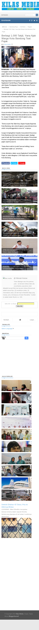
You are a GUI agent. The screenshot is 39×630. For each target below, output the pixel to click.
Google (22, 163)
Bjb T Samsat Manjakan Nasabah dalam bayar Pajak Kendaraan (16, 469)
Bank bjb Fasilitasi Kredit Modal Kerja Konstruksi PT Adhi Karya (16, 432)
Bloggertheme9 (14, 616)
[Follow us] (34, 21)
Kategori (6, 20)
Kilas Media (19, 614)
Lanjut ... (32, 320)
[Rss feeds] (37, 21)
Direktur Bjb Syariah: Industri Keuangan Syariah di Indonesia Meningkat (15, 384)
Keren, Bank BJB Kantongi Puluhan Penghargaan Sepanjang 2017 (16, 421)
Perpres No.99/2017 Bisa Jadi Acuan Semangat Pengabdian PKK (14, 458)
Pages (5, 15)
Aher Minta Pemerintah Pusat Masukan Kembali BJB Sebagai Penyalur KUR (15, 482)
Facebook (6, 163)
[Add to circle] (32, 21)
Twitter (14, 163)
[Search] (37, 15)
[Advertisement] (17, 360)
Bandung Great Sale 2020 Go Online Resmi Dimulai (14, 408)
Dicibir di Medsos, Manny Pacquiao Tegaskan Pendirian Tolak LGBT (14, 445)
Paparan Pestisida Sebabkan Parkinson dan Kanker (14, 493)
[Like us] (29, 21)
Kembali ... (7, 320)
